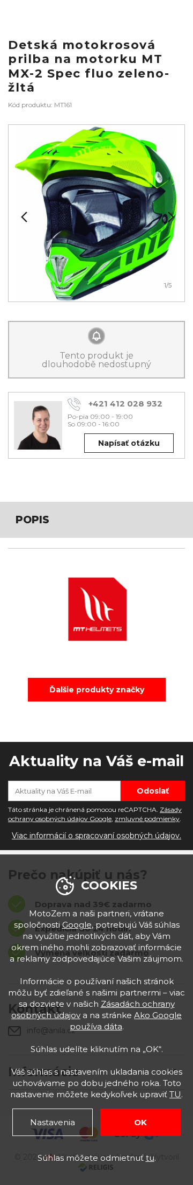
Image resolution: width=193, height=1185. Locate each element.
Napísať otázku (129, 443)
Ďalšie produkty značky (96, 690)
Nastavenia (52, 1122)
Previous (23, 217)
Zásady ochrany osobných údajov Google (95, 814)
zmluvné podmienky (147, 819)
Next (170, 217)
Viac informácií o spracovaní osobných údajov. (96, 835)
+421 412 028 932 (125, 403)
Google (77, 925)
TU (175, 1094)
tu (150, 1158)
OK (140, 1122)
